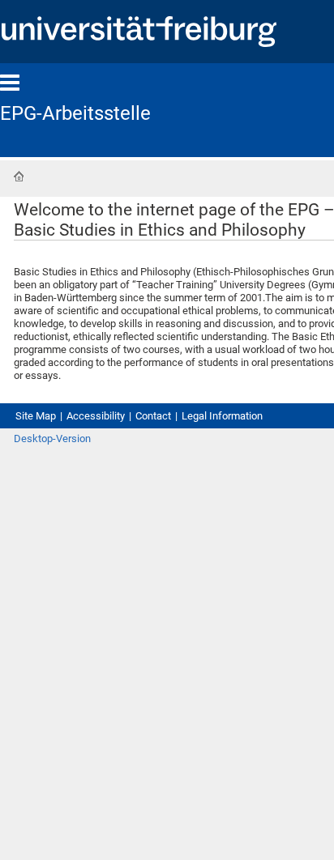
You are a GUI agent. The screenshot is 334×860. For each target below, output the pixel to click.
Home (19, 176)
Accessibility (95, 416)
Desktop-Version (52, 438)
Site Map (35, 416)
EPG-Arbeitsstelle (75, 113)
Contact (153, 416)
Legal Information (222, 416)
